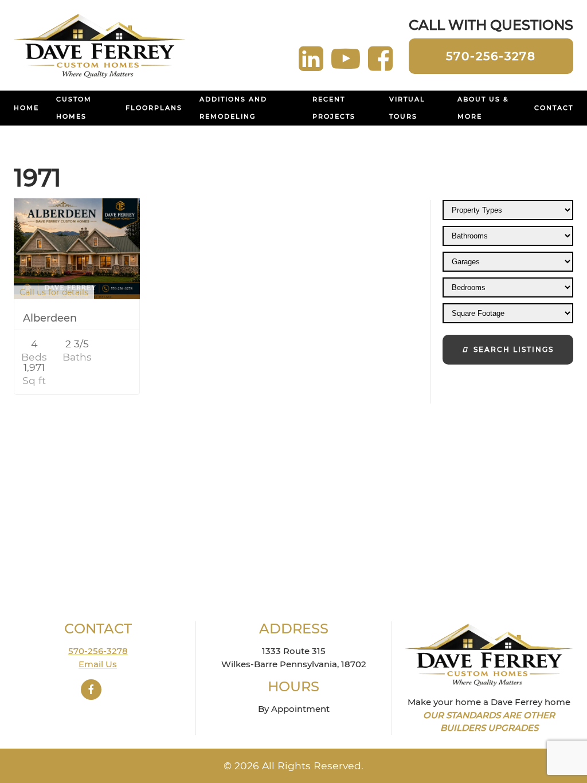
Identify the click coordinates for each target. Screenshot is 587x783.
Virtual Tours (407, 107)
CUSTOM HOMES (74, 107)
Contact (553, 108)
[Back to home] (100, 45)
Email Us (98, 664)
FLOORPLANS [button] (154, 108)
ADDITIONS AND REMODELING (233, 107)
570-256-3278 (491, 56)
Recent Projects (333, 107)
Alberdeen (50, 318)
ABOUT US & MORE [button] (483, 107)
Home (26, 108)
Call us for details (53, 292)
